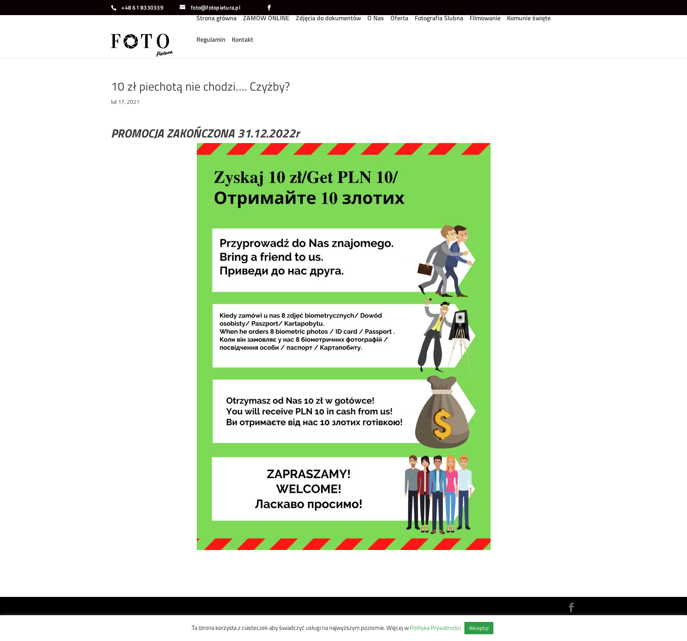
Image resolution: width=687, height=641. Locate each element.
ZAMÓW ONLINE (266, 19)
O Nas (375, 19)
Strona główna (216, 19)
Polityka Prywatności (435, 627)
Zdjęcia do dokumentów (328, 19)
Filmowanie (485, 19)
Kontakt (242, 40)
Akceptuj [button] (479, 628)
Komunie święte (529, 19)
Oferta (399, 19)
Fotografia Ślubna (439, 19)
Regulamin (210, 40)
